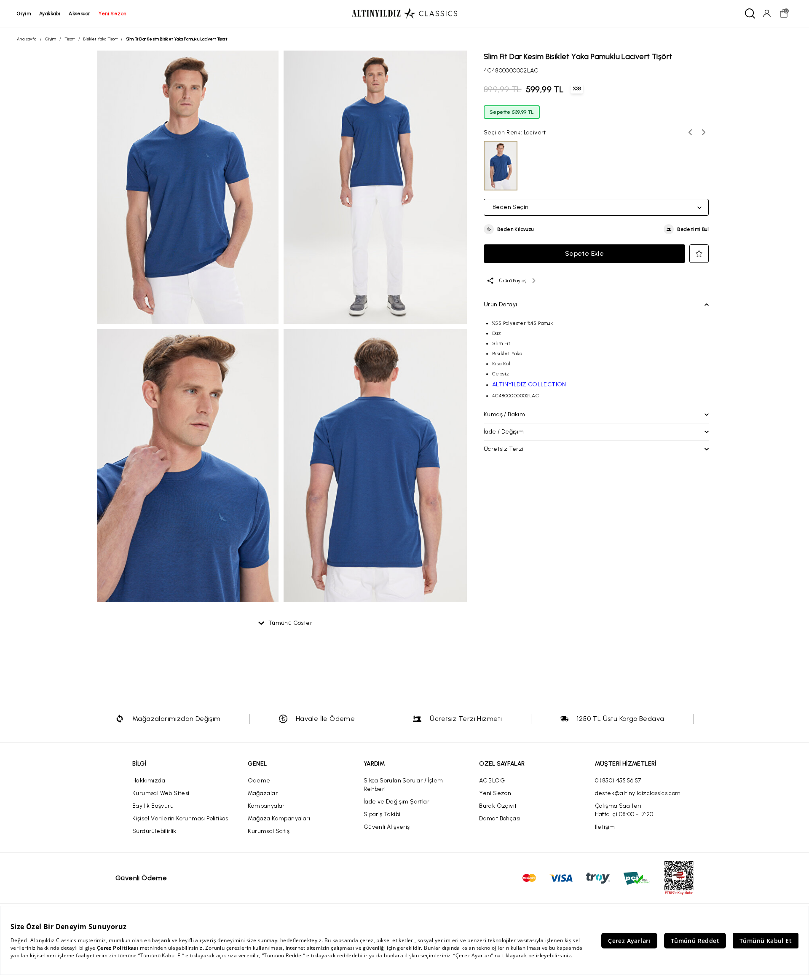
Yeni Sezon (495, 793)
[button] (509, 229)
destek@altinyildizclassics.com (638, 793)
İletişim (605, 826)
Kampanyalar (266, 805)
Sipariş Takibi (382, 814)
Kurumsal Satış (268, 831)
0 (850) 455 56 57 (618, 780)
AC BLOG (492, 780)
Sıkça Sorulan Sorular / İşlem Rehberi (403, 785)
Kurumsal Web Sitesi (161, 793)
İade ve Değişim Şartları (397, 801)
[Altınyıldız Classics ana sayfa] (404, 13)
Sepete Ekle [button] (584, 253)
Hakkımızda (148, 780)
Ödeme (259, 780)
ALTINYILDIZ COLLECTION (529, 384)
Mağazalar (263, 793)
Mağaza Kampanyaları (279, 818)
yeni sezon (112, 13)
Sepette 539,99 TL (512, 112)
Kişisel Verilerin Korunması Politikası (181, 818)
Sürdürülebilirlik (154, 831)
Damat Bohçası (499, 818)
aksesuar (79, 13)
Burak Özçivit (498, 805)
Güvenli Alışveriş (387, 826)
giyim (24, 13)
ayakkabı (49, 13)
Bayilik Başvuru (153, 805)
